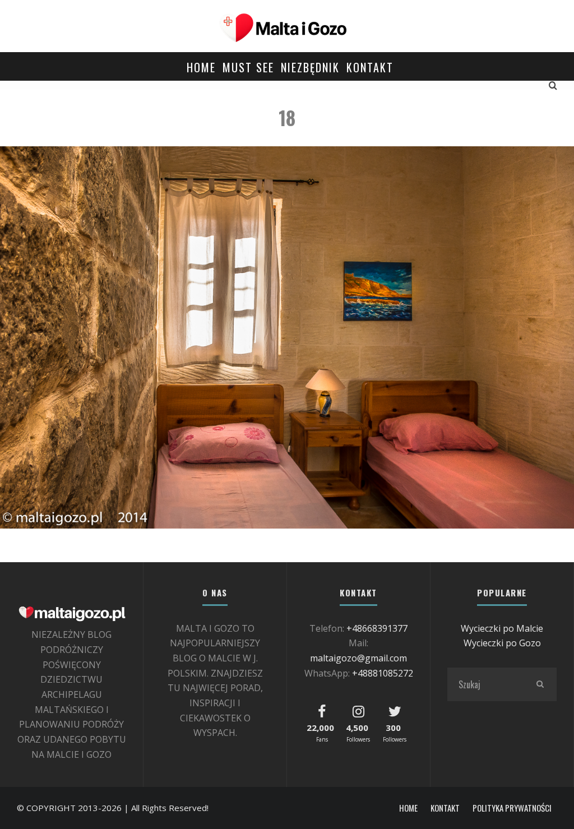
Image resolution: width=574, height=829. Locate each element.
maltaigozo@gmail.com (358, 658)
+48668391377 (377, 628)
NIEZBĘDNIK (310, 67)
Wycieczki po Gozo (502, 643)
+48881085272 (382, 673)
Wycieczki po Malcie (502, 628)
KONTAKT (370, 67)
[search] (540, 684)
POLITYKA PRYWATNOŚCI (512, 808)
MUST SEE (248, 67)
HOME (201, 67)
